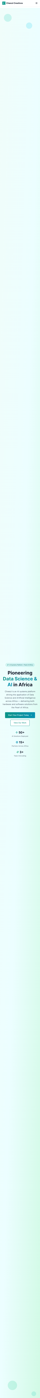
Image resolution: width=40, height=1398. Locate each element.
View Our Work (20, 723)
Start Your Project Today (18, 715)
